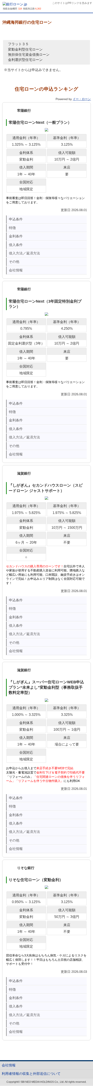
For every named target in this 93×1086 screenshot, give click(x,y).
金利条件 (16, 236)
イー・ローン (82, 99)
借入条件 (16, 245)
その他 (14, 261)
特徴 (12, 228)
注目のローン (80, 1072)
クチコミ (35, 32)
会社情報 (16, 270)
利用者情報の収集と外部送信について (31, 1073)
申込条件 (16, 219)
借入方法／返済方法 (24, 253)
